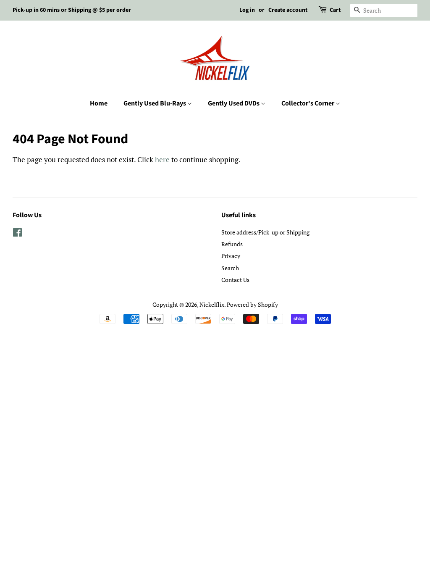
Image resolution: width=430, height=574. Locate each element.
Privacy (230, 256)
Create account (287, 10)
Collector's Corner (308, 103)
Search (230, 268)
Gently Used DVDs (234, 103)
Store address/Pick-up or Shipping (265, 232)
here (162, 159)
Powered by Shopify (252, 304)
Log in (247, 10)
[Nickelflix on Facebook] (17, 234)
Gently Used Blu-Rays (155, 103)
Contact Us (235, 280)
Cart (335, 10)
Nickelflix (211, 304)
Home (99, 103)
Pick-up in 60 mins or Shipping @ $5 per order (72, 10)
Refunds (232, 244)
